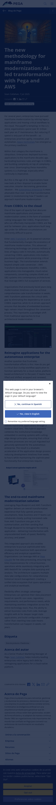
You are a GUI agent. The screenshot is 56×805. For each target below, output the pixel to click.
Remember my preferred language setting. (26, 421)
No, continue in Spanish (29, 404)
